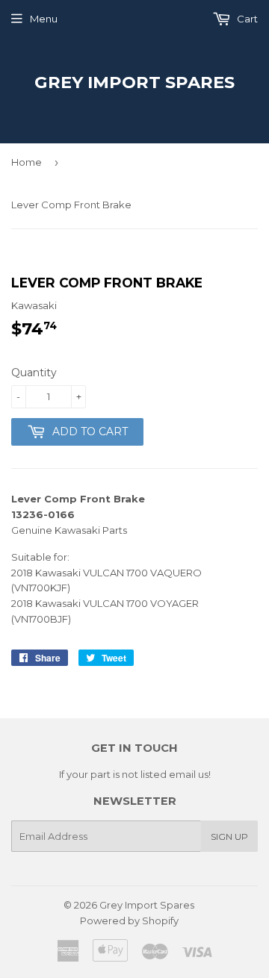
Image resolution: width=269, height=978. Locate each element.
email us (188, 774)
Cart (246, 19)
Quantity (34, 372)
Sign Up (229, 836)
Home (26, 162)
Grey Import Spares (134, 82)
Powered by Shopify (129, 920)
